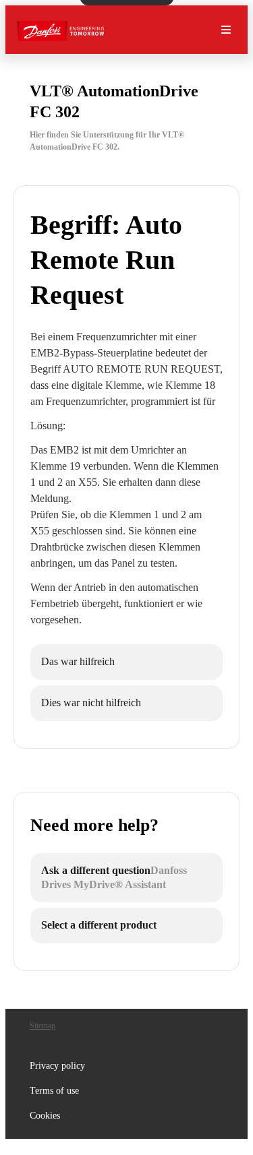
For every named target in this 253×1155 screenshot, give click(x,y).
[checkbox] (126, 662)
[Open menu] (226, 29)
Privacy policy (57, 1066)
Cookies (45, 1116)
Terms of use (54, 1091)
